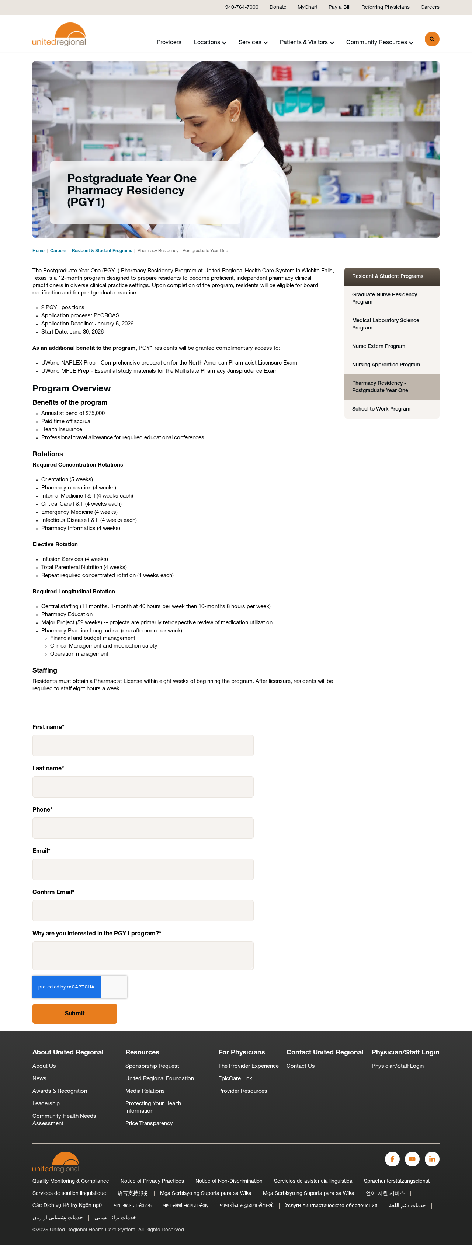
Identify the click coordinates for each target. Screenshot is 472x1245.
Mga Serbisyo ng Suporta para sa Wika (205, 1193)
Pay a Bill (339, 7)
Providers (169, 43)
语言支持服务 (133, 1193)
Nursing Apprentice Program (386, 365)
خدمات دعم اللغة (407, 1206)
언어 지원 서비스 (385, 1193)
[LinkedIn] (432, 1159)
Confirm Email (52, 893)
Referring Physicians (385, 7)
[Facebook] (392, 1159)
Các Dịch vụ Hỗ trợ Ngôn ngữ (67, 1206)
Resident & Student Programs (102, 251)
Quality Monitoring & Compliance (70, 1181)
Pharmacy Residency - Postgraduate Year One (380, 387)
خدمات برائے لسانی (115, 1218)
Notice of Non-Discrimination (229, 1181)
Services (250, 43)
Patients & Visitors (304, 43)
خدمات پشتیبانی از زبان (57, 1218)
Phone (41, 810)
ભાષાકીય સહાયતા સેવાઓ (247, 1206)
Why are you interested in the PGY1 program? (95, 934)
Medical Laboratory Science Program (385, 324)
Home (38, 251)
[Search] (432, 39)
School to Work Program (381, 409)
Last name (47, 769)
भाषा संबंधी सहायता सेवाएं (185, 1206)
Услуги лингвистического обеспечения (331, 1206)
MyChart (307, 7)
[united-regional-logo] (55, 1162)
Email (40, 851)
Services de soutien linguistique (69, 1193)
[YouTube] (412, 1159)
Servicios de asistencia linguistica (313, 1181)
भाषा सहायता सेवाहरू (133, 1206)
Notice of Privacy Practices (152, 1181)
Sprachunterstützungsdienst (397, 1181)
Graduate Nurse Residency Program (384, 298)
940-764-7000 (241, 7)
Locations (207, 43)
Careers (430, 7)
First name (47, 727)
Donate (278, 7)
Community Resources (376, 43)
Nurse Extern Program (378, 346)
